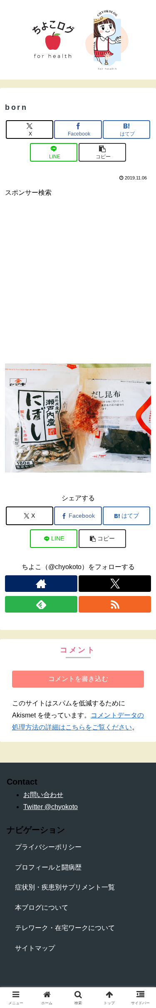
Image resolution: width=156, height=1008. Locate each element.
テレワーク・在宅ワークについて (65, 927)
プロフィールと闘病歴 (48, 867)
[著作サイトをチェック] (41, 583)
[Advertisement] (78, 276)
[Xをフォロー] (115, 583)
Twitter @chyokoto (50, 806)
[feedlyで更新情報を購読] (41, 604)
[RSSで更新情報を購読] (115, 604)
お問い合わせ (43, 794)
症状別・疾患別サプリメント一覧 (65, 887)
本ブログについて (41, 907)
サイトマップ (35, 948)
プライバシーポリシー (48, 846)
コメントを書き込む (78, 678)
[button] (102, 152)
